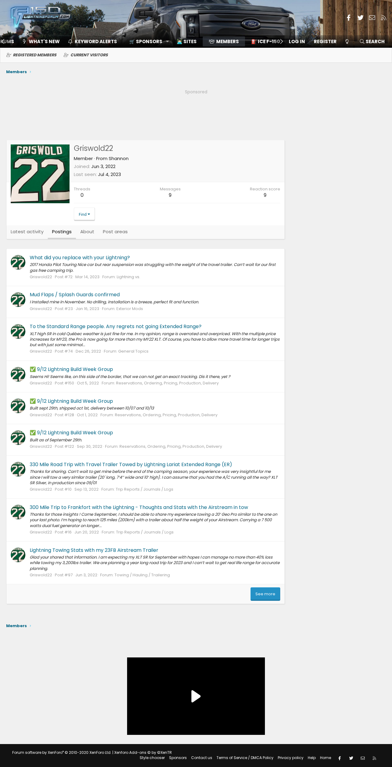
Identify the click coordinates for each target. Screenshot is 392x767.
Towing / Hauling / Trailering (142, 575)
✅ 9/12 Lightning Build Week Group (71, 369)
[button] (147, 41)
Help (312, 757)
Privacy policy (290, 757)
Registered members (34, 55)
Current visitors (89, 55)
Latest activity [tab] (27, 231)
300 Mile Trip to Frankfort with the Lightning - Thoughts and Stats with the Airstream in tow (139, 507)
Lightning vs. (128, 277)
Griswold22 (41, 277)
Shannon (119, 158)
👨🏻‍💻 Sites (187, 41)
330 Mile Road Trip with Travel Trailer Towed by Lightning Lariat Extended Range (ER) (131, 464)
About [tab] (87, 231)
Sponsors (178, 757)
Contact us (201, 757)
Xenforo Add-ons (143, 752)
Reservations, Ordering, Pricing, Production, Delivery (167, 383)
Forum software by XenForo (61, 752)
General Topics (133, 351)
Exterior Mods (129, 309)
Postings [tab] (62, 231)
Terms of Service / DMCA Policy (245, 757)
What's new (44, 41)
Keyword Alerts (96, 41)
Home (325, 757)
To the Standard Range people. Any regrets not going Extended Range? (116, 326)
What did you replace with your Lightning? (80, 257)
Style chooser (152, 757)
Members (227, 41)
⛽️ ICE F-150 (265, 41)
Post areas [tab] (115, 231)
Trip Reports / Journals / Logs (144, 489)
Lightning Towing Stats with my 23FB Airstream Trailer (94, 550)
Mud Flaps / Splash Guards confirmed (75, 294)
